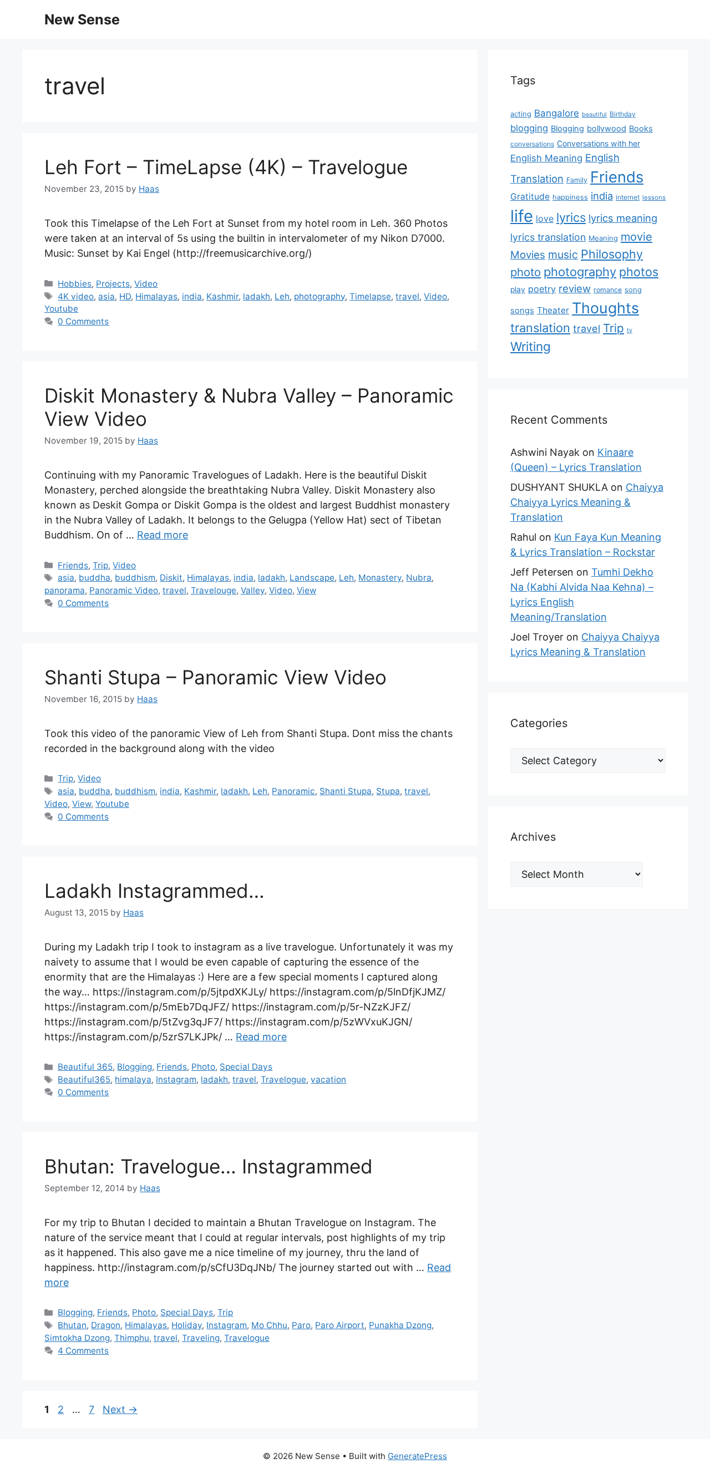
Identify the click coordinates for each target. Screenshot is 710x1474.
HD (125, 296)
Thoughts (605, 308)
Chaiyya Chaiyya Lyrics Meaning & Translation (586, 502)
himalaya (133, 1079)
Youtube (61, 308)
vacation (328, 1079)
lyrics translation (548, 237)
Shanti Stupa (346, 791)
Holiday (186, 1325)
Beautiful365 (84, 1079)
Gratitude (530, 196)
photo (525, 272)
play (517, 289)
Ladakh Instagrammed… (154, 890)
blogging (529, 128)
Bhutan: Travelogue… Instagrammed (208, 1166)
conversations (532, 144)
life (521, 216)
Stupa (388, 791)
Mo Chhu (269, 1325)
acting (520, 114)
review (575, 288)
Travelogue (283, 1079)
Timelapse (370, 296)
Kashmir (222, 296)
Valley (253, 590)
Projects (113, 283)
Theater (553, 310)
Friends (73, 565)
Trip (100, 565)
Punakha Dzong (400, 1325)
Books (641, 129)
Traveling (201, 1338)
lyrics (571, 217)
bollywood (606, 129)
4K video (76, 296)
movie (636, 236)
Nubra (419, 577)
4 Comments (83, 1350)
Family (576, 180)
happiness (570, 197)
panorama (64, 590)
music (563, 254)
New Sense (82, 19)
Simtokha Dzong (77, 1338)
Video (146, 283)
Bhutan (72, 1325)
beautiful (594, 114)
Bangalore (556, 113)
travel (407, 296)
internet (628, 197)
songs (522, 311)
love (545, 218)
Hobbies (75, 283)
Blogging (134, 1066)
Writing (530, 346)
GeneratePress (417, 1456)
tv (629, 330)
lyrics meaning (623, 218)
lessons (654, 197)
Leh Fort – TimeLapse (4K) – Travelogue (226, 167)
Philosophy (612, 254)
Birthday (623, 114)
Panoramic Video (123, 590)
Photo (203, 1066)
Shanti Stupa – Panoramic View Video (215, 677)
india (192, 296)
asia (106, 296)
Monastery (380, 577)
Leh (282, 296)
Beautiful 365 (85, 1066)
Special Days (246, 1066)
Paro (301, 1325)
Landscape (312, 577)
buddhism (135, 577)
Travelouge (213, 590)
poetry (542, 288)
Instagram (176, 1079)
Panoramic (293, 791)
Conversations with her (598, 143)
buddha (94, 577)
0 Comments (83, 321)
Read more (162, 535)
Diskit (171, 577)
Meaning (603, 238)
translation (540, 328)
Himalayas (156, 296)
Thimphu (131, 1338)
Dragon (105, 1325)
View (306, 590)
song (633, 290)
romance (608, 290)
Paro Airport (339, 1325)
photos (638, 272)
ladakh (256, 296)
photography (319, 296)
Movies (527, 254)
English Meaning (546, 158)
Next (120, 1409)
